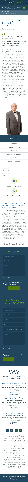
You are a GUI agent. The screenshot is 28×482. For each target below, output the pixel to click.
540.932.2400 (7, 168)
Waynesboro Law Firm (14, 413)
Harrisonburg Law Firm (14, 383)
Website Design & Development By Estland (14, 478)
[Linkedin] (16, 430)
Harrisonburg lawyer (17, 385)
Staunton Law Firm (14, 398)
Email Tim (6, 170)
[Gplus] (20, 430)
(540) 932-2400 (18, 4)
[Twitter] (11, 430)
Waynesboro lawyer (17, 415)
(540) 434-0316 (19, 1)
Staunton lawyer (17, 400)
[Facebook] (7, 430)
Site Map (15, 479)
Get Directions (14, 394)
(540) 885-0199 (17, 2)
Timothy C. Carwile (7, 11)
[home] (11, 7)
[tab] (14, 143)
